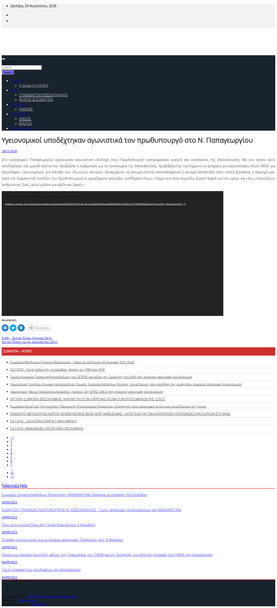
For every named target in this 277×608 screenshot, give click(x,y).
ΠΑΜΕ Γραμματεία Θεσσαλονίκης (52, 596)
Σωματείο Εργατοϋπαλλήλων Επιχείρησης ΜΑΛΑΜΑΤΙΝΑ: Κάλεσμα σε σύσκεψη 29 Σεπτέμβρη (74, 494)
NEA (13, 90)
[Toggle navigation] (3, 59)
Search (7, 62)
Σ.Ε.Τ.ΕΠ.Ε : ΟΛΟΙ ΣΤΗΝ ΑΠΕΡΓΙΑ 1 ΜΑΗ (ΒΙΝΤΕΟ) (43, 421)
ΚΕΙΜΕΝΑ (18, 104)
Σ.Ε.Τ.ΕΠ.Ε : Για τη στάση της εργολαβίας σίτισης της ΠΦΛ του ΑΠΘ (57, 369)
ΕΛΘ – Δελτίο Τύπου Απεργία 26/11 (27, 338)
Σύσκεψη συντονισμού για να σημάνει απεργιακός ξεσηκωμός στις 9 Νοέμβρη (62, 539)
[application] (112, 253)
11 (12, 473)
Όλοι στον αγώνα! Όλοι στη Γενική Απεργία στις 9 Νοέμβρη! (48, 524)
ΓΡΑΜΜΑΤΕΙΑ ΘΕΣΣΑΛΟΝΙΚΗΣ (43, 95)
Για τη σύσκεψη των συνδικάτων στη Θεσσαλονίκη (41, 569)
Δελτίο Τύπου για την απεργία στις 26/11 (30, 342)
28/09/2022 (9, 502)
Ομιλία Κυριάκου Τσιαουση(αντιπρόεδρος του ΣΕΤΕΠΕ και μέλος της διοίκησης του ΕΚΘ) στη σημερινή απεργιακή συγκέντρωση (101, 377)
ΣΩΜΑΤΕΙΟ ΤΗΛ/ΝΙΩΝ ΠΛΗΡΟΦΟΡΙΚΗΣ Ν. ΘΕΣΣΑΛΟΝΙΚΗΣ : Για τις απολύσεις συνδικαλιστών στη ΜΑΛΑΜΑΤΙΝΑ (91, 509)
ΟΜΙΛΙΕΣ (26, 109)
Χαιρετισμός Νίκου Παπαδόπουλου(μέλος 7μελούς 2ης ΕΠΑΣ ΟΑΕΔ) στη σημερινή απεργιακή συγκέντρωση (86, 392)
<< (12, 437)
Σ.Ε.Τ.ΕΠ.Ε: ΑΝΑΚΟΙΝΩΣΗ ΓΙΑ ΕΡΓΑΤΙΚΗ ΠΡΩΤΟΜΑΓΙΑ (46, 428)
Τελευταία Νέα (14, 485)
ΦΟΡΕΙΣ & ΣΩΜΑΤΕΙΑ (36, 99)
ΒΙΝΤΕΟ (25, 123)
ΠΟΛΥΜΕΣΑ (19, 114)
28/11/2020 (9, 151)
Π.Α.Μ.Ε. (16, 80)
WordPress (39, 604)
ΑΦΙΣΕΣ (25, 118)
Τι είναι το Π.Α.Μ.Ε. (33, 85)
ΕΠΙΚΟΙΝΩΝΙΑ (21, 128)
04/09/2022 (9, 562)
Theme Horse (26, 600)
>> (12, 476)
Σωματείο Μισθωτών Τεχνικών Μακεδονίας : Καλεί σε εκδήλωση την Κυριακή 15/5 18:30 (72, 362)
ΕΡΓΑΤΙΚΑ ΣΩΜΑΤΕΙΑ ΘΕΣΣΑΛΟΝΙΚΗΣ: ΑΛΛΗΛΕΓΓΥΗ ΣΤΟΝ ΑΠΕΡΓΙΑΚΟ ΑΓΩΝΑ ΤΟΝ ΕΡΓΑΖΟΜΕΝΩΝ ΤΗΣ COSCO (87, 399)
